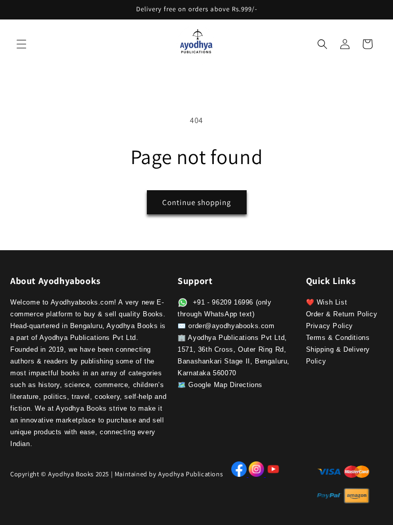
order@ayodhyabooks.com (231, 326)
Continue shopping (196, 202)
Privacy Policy (329, 326)
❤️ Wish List (326, 302)
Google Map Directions (225, 385)
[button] (21, 44)
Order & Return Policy (342, 314)
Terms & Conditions (338, 337)
